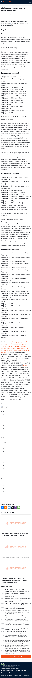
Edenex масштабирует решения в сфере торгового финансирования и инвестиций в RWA (17, 607)
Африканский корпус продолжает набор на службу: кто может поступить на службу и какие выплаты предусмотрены (18, 600)
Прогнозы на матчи (20, 670)
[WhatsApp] (18, 507)
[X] (12, 507)
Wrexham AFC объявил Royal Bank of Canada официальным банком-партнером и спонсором (17, 590)
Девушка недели (18, 675)
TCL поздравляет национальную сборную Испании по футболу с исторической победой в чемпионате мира (17, 624)
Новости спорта (5, 14)
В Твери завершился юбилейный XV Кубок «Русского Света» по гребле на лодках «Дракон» (17, 616)
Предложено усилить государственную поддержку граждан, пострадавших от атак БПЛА (18, 604)
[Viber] (15, 507)
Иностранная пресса (6, 675)
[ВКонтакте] (2, 507)
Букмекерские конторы (7, 670)
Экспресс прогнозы (14, 673)
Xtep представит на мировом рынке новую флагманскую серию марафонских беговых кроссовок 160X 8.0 (16, 595)
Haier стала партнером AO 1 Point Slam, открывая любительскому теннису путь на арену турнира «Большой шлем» (17, 612)
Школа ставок (15, 668)
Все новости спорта (16, 656)
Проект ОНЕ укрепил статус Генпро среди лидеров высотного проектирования (17, 628)
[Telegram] (9, 507)
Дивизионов (4, 673)
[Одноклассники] (5, 507)
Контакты (26, 675)
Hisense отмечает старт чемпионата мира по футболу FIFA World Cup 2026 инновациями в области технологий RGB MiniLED (16, 637)
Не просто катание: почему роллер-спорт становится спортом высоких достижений (15, 632)
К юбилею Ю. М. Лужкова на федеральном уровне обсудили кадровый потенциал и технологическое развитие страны (17, 652)
